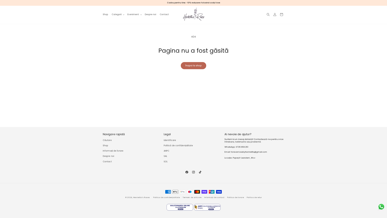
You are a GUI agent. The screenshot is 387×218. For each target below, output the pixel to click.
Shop (105, 145)
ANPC (166, 150)
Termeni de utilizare (192, 197)
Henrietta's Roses (141, 197)
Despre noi (108, 156)
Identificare (170, 140)
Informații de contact (214, 197)
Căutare (107, 140)
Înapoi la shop (193, 65)
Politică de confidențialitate (178, 145)
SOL (166, 161)
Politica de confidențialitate (166, 197)
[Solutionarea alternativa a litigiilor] (207, 208)
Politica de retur (254, 197)
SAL (165, 156)
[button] (118, 14)
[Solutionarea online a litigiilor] (180, 208)
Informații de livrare (113, 150)
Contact (107, 161)
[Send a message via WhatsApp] (381, 207)
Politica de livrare (235, 197)
